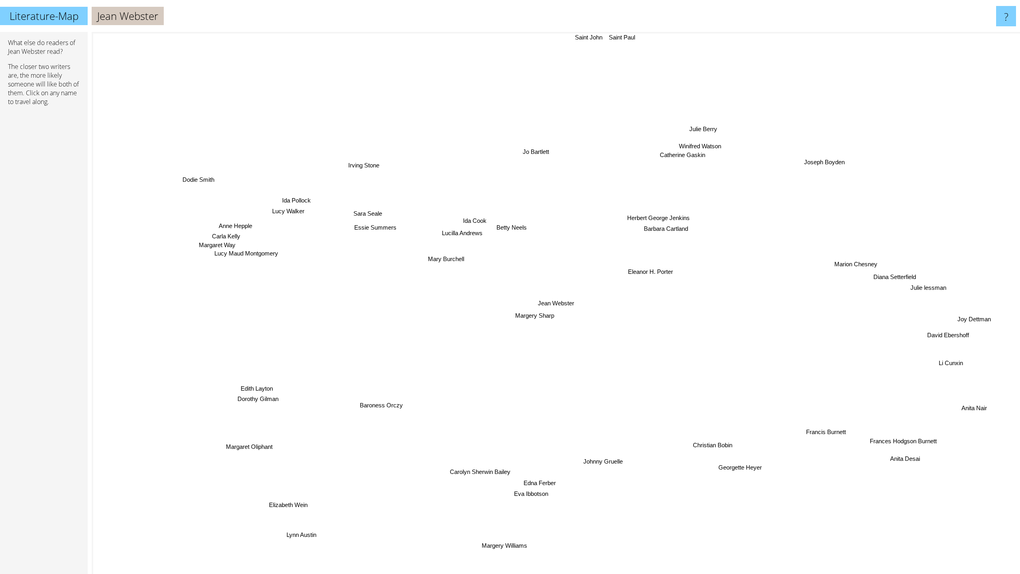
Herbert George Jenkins (660, 218)
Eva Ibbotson (533, 493)
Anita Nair (974, 409)
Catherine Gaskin (660, 139)
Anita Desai (905, 459)
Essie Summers (375, 227)
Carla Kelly (225, 237)
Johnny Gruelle (602, 461)
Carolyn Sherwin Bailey (479, 471)
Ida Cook (473, 225)
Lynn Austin (307, 536)
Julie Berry (700, 127)
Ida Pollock (293, 202)
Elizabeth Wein (285, 504)
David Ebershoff (948, 334)
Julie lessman (929, 285)
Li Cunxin (952, 362)
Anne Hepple (234, 227)
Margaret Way (217, 246)
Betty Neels (511, 225)
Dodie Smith (199, 180)
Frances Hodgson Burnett (901, 443)
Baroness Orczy (381, 405)
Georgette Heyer (732, 471)
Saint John (589, 37)
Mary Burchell (446, 259)
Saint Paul (622, 37)
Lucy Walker (287, 212)
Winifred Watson (710, 159)
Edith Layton (254, 385)
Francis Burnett (844, 418)
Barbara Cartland (667, 229)
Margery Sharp (537, 315)
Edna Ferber (544, 483)
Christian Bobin (708, 447)
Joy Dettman (975, 319)
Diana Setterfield (898, 274)
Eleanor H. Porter (652, 270)
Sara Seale (367, 213)
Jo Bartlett (528, 152)
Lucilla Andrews (461, 235)
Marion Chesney (855, 264)
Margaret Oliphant (251, 447)
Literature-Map (44, 16)
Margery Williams (503, 546)
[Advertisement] (44, 234)
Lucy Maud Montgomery (248, 254)
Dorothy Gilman (252, 396)
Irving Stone (364, 165)
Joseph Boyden (820, 158)
